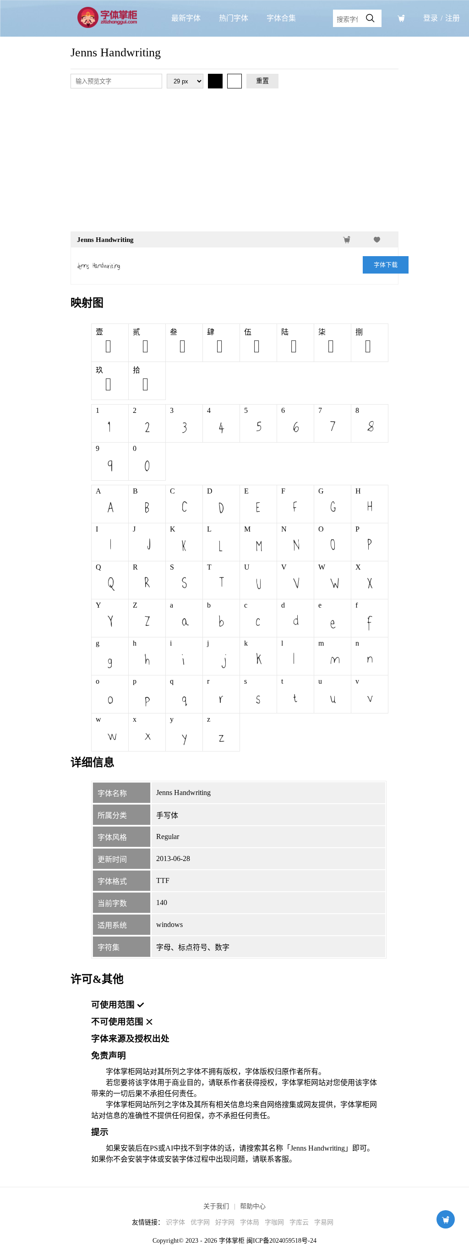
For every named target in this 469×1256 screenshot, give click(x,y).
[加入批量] (346, 240)
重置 (262, 80)
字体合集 (281, 18)
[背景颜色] (234, 81)
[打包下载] (401, 18)
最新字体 (186, 18)
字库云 (299, 1222)
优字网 (200, 1222)
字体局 (249, 1222)
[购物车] (445, 1219)
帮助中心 (253, 1206)
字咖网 (274, 1222)
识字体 (175, 1222)
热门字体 (233, 18)
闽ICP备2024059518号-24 (281, 1240)
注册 (452, 18)
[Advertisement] (235, 162)
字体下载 (386, 264)
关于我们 (216, 1206)
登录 (430, 18)
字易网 (323, 1222)
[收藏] (377, 240)
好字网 (224, 1222)
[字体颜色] (215, 81)
